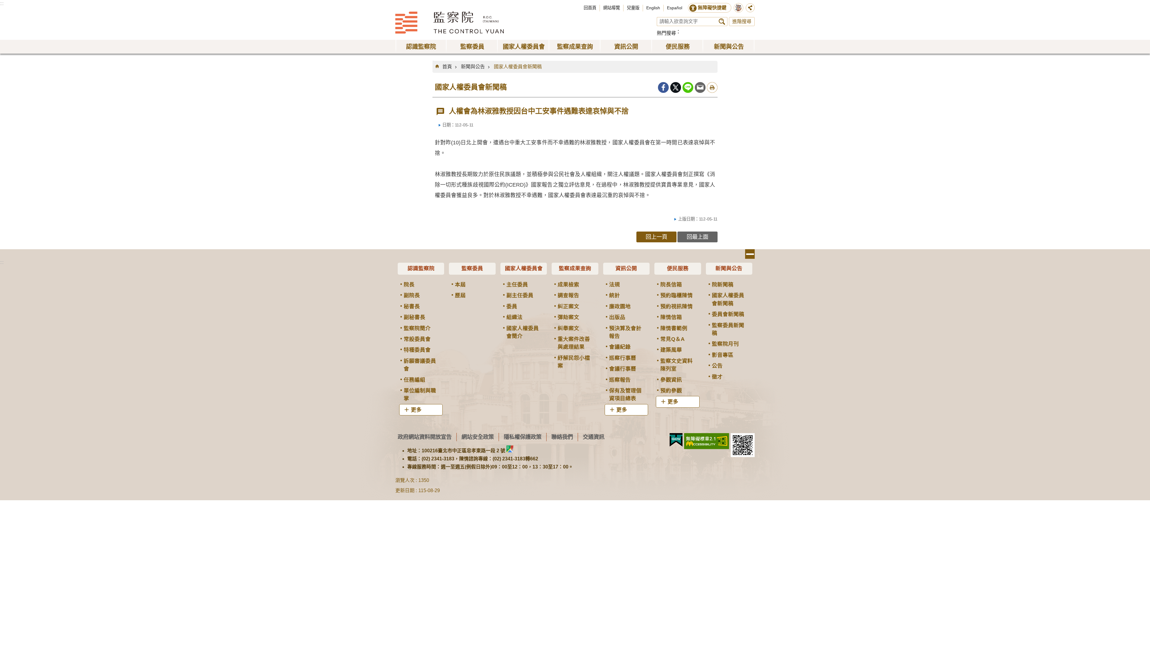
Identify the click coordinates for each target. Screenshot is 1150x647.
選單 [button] (750, 254)
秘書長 (412, 306)
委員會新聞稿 (728, 314)
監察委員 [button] (472, 46)
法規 (614, 285)
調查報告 (568, 295)
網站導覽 (611, 7)
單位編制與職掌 (420, 394)
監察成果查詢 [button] (575, 46)
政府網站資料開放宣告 (425, 437)
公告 (717, 366)
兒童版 (633, 7)
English (653, 7)
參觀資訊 (671, 380)
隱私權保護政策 (522, 437)
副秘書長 (414, 317)
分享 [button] (750, 7)
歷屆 (460, 295)
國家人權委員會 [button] (524, 46)
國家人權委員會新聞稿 (518, 66)
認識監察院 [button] (421, 46)
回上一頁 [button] (656, 237)
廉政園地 (620, 306)
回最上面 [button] (697, 237)
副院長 (412, 295)
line (688, 87)
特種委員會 (417, 350)
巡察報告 (620, 380)
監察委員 (472, 268)
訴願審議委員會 (420, 365)
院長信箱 (671, 285)
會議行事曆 (622, 369)
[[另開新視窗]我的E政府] (676, 440)
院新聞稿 (722, 285)
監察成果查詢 (575, 268)
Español (674, 7)
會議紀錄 (620, 347)
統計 (614, 295)
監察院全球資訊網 (449, 22)
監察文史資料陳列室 (676, 365)
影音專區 (722, 355)
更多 (416, 410)
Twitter (675, 87)
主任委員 (517, 285)
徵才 (717, 377)
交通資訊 (593, 437)
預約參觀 (671, 391)
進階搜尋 (741, 21)
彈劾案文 (568, 317)
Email (700, 87)
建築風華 (671, 350)
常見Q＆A (672, 339)
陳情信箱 (671, 317)
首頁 (447, 66)
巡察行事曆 (622, 358)
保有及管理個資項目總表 (625, 394)
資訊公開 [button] (626, 46)
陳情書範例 (673, 328)
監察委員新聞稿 (728, 329)
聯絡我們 (562, 437)
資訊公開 (626, 268)
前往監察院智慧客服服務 (738, 8)
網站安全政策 (477, 437)
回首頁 (590, 7)
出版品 (617, 317)
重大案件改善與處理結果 (574, 343)
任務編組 (414, 380)
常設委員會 (417, 339)
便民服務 (678, 268)
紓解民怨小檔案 (574, 362)
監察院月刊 (725, 344)
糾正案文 (568, 306)
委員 (511, 306)
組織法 (514, 317)
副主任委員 (519, 295)
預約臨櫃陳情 (676, 295)
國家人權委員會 (524, 268)
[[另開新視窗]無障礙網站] (706, 441)
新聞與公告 (473, 66)
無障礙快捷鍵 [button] (712, 7)
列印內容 (712, 87)
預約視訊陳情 (676, 306)
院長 (409, 285)
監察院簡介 (417, 328)
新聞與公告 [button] (729, 46)
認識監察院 (421, 268)
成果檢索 (568, 285)
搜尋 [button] (721, 21)
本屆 (460, 285)
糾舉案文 (568, 328)
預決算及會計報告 (625, 332)
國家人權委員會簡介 (522, 332)
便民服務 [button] (678, 46)
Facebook (663, 87)
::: (2, 3)
